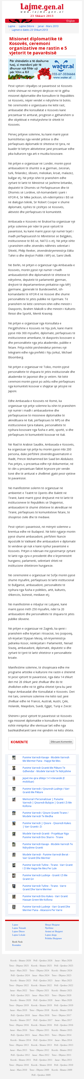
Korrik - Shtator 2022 (41, 985)
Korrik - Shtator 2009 (62, 1070)
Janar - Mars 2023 (63, 980)
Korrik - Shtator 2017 (20, 1020)
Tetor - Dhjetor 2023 (61, 975)
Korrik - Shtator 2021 (62, 990)
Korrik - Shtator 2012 (62, 1050)
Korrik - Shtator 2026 (20, 960)
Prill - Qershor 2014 (42, 1040)
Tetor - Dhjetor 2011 (61, 1055)
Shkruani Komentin (61, 741)
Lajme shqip (51, 935)
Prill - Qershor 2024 (20, 975)
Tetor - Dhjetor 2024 (39, 970)
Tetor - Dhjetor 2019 (19, 1005)
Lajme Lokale (18, 935)
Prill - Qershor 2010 (63, 1065)
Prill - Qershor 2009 (41, 1075)
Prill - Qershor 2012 (20, 1055)
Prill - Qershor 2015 (20, 1035)
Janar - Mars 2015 (40, 1035)
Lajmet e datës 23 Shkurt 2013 (30, 30)
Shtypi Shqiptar (52, 924)
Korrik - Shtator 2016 (41, 1025)
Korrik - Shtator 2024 (62, 970)
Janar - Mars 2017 (63, 1020)
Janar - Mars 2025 (18, 970)
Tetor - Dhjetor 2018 (39, 1010)
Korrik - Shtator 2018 (62, 1010)
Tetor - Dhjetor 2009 (39, 1070)
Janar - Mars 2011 (63, 1060)
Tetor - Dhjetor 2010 (19, 1065)
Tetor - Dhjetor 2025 (19, 966)
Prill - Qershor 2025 (63, 966)
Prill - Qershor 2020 (42, 1000)
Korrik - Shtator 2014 (20, 1040)
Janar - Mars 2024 (40, 975)
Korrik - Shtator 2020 (20, 1000)
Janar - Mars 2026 (63, 960)
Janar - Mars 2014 (63, 1040)
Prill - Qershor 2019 (63, 1005)
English (70, 21)
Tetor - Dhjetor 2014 (61, 1035)
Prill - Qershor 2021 (20, 995)
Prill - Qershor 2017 (42, 1020)
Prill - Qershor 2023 (42, 980)
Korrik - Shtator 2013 (41, 1045)
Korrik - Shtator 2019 (41, 1005)
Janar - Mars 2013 (48, 26)
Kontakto (16, 945)
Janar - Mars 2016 (18, 1030)
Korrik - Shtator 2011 (20, 1060)
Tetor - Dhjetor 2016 (19, 1025)
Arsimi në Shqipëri (54, 931)
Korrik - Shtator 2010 (41, 1065)
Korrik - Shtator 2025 (41, 966)
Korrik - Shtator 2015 (62, 1030)
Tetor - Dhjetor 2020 (61, 995)
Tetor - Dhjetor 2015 (39, 1030)
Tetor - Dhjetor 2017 (61, 1015)
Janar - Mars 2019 (18, 1010)
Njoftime (49, 928)
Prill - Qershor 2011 (42, 1060)
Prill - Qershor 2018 (20, 1015)
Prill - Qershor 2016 (63, 1025)
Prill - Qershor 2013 (63, 1045)
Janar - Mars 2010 (18, 1070)
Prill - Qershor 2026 (42, 960)
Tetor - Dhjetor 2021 (39, 990)
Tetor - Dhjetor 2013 (19, 1045)
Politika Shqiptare (53, 938)
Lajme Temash (19, 928)
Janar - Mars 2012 (40, 1055)
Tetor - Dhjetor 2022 (19, 985)
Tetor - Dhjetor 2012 (39, 1050)
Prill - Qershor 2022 (63, 985)
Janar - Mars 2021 (40, 995)
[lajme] (42, 8)
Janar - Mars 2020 (63, 1000)
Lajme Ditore (26, 26)
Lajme (11, 26)
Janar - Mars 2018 (40, 1015)
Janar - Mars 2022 (18, 990)
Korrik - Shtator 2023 (20, 980)
